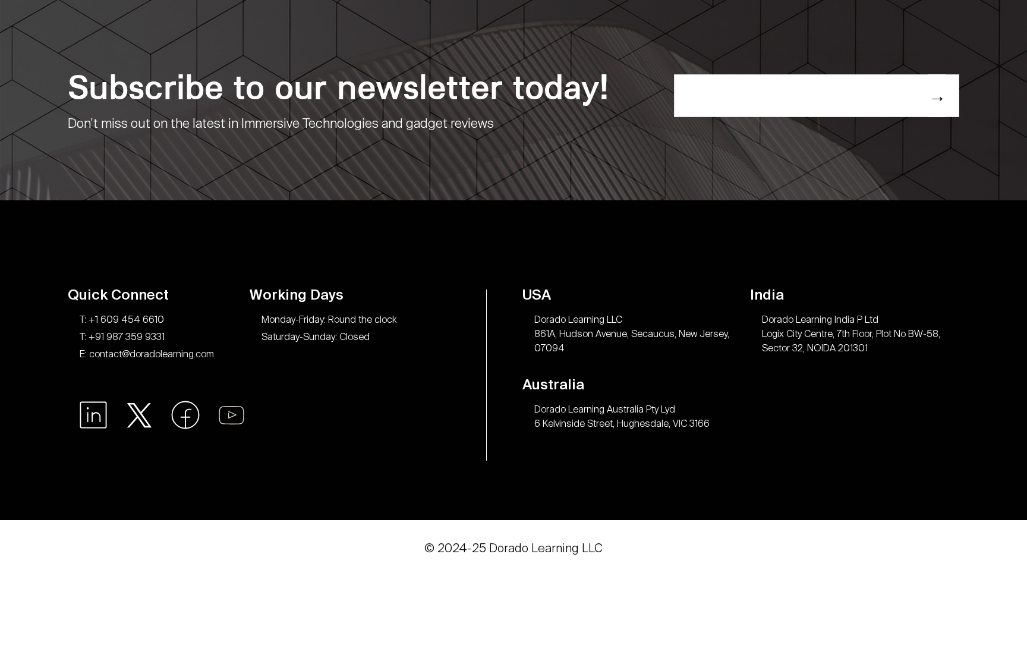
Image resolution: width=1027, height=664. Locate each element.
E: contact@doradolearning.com (147, 354)
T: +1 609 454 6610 (122, 319)
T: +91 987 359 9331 (122, 336)
